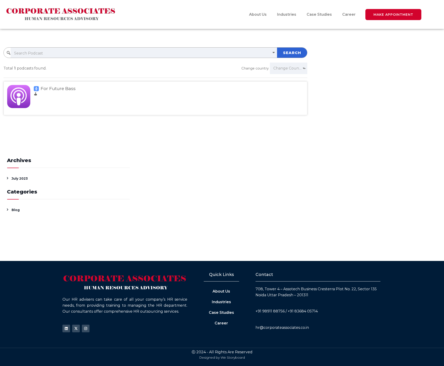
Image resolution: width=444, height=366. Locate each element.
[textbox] (144, 53)
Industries (286, 14)
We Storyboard (233, 357)
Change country (255, 68)
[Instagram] (85, 328)
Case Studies (319, 14)
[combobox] (144, 53)
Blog (16, 210)
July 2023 (20, 178)
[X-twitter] (76, 328)
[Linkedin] (66, 328)
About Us (258, 14)
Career (349, 14)
